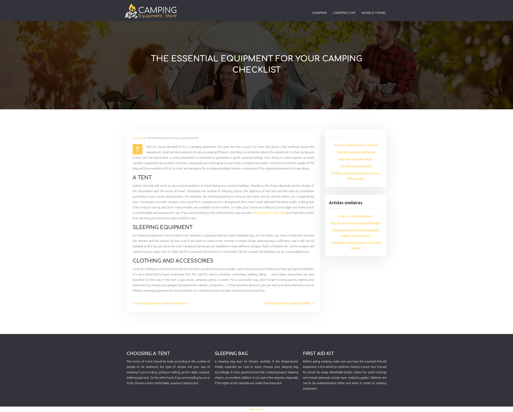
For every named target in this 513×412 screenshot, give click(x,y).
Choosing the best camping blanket (287, 303)
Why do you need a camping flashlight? (355, 223)
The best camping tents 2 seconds (355, 145)
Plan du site (256, 409)
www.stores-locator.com (269, 212)
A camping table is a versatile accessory (162, 303)
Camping (319, 13)
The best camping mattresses (355, 152)
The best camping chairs (356, 166)
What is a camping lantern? (355, 216)
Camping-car (344, 13)
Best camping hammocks (355, 159)
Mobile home (373, 13)
